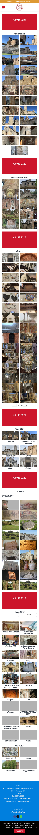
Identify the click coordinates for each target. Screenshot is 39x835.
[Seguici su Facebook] (14, 816)
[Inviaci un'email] (17, 816)
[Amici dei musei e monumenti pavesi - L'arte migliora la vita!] (19, 7)
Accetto (19, 831)
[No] (36, 828)
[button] (3, 7)
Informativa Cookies (18, 812)
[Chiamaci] (21, 816)
